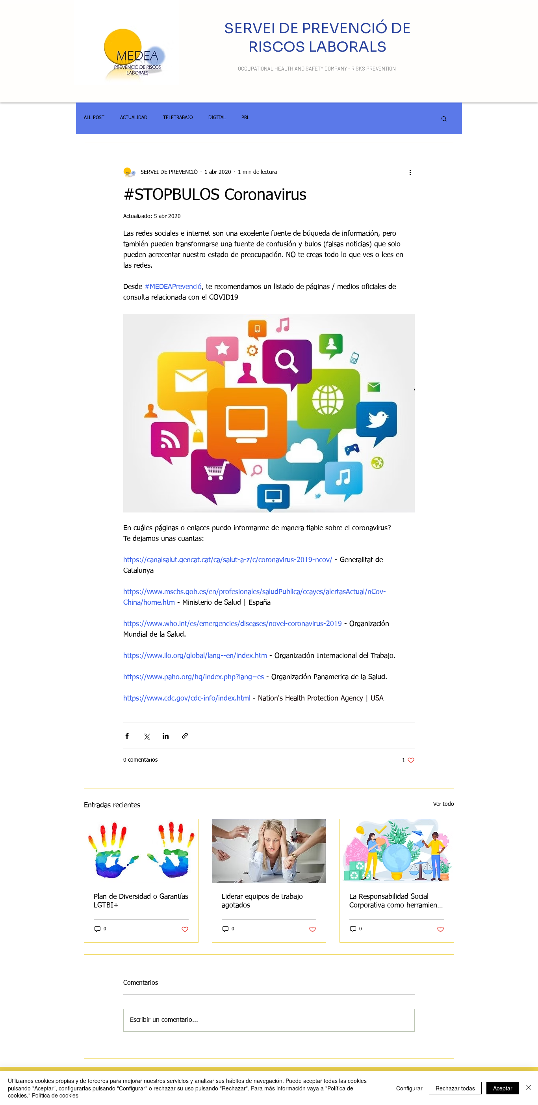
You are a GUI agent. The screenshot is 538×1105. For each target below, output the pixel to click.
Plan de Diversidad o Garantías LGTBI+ (141, 901)
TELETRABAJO (178, 118)
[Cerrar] (528, 1088)
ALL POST (94, 118)
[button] (444, 118)
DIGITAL (217, 118)
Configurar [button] (409, 1088)
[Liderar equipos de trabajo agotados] (269, 851)
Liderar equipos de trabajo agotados (262, 901)
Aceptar (502, 1088)
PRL (245, 118)
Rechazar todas (455, 1088)
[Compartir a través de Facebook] (127, 736)
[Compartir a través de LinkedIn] (165, 736)
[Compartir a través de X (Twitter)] (146, 736)
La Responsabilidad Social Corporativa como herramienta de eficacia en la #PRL (396, 901)
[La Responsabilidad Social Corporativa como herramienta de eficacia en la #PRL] (397, 851)
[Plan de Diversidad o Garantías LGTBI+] (141, 851)
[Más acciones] (410, 172)
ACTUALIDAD (133, 118)
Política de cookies (55, 1095)
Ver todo (443, 804)
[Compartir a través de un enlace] (185, 736)
